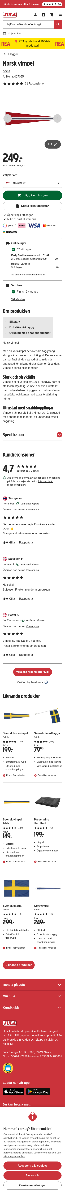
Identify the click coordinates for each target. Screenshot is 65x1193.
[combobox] (32, 24)
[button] (8, 1068)
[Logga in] (35, 14)
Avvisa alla (32, 1175)
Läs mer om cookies (45, 1152)
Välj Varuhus (18, 299)
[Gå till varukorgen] (52, 14)
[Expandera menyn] (60, 14)
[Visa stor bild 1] (32, 119)
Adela (6, 70)
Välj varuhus (14, 33)
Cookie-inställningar (32, 1185)
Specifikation (13, 434)
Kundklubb (11, 1007)
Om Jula (9, 996)
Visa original (32, 509)
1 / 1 (49, 144)
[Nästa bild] (57, 118)
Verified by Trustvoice (30, 682)
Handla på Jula (14, 985)
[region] (32, 1150)
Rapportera (26, 542)
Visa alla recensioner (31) (32, 671)
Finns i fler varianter (15, 775)
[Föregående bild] (7, 118)
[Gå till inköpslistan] (43, 14)
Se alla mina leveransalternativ (28, 274)
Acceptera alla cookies (32, 1165)
